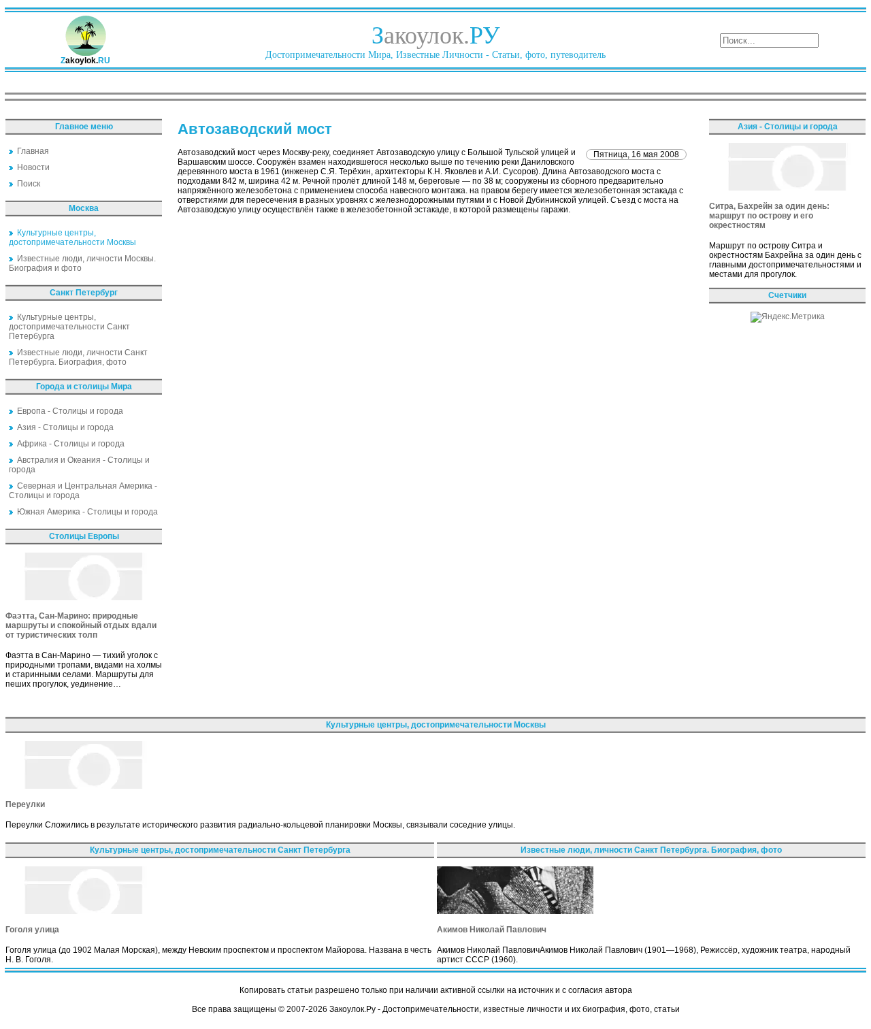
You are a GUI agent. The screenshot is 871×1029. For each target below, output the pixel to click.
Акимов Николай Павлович (491, 929)
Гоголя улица (32, 929)
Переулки (25, 804)
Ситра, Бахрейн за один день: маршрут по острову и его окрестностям (769, 215)
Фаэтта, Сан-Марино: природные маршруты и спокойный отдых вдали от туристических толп (81, 625)
